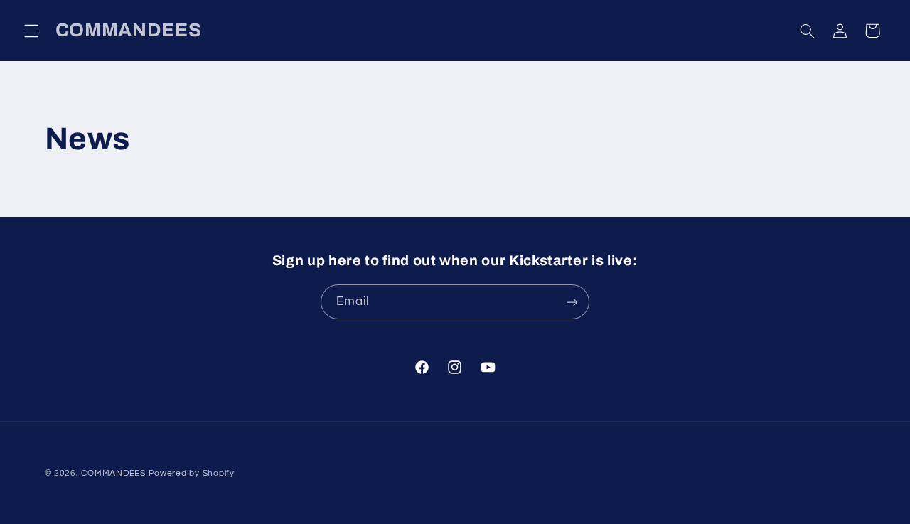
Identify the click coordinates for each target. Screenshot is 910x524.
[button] (31, 30)
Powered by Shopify (192, 473)
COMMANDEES (113, 473)
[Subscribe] (572, 301)
